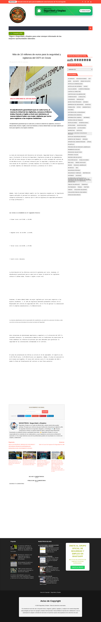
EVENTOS (88, 104)
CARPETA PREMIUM (84, 89)
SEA (77, 167)
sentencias (86, 172)
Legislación (72, 127)
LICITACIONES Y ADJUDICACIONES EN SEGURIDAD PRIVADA (49, 546)
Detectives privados (74, 102)
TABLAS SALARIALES (74, 184)
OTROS (89, 141)
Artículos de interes (75, 86)
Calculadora (72, 89)
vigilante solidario (80, 189)
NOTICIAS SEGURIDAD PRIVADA (77, 136)
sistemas (71, 175)
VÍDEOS (70, 189)
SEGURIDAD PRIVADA (74, 170)
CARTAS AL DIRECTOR (74, 91)
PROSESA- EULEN (73, 154)
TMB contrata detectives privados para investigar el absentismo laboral (25, 570)
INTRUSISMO (71, 125)
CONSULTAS (82, 96)
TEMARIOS (85, 184)
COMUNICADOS (72, 96)
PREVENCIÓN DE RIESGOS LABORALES (79, 147)
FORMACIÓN (71, 107)
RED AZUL (71, 162)
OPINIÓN (85, 139)
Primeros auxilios (74, 149)
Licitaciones (25, 62)
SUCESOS (78, 175)
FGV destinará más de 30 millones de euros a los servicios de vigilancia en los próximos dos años (29, 462)
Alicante (76, 81)
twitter (86, 187)
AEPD (69, 81)
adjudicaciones (81, 78)
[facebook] (82, 2)
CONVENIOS (71, 99)
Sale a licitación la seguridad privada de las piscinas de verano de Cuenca (38, 2)
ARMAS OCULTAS (85, 81)
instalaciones (72, 122)
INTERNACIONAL (83, 122)
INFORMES (87, 117)
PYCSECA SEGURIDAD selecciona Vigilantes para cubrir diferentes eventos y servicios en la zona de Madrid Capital (22, 577)
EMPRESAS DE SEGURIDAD (75, 104)
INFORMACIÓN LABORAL (75, 117)
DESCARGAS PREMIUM (46, 556)
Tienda (80, 187)
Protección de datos (75, 157)
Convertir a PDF (17, 33)
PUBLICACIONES (84, 160)
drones (85, 102)
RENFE (70, 165)
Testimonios (72, 187)
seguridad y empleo (74, 172)
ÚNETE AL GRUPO (77, 567)
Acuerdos (71, 78)
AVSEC (86, 86)
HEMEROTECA (87, 107)
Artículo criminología (75, 83)
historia (70, 109)
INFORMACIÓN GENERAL (75, 115)
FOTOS (79, 107)
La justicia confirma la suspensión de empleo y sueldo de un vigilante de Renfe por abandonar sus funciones (21, 548)
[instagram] (85, 2)
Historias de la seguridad (76, 112)
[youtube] (91, 2)
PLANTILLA (71, 144)
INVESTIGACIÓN (81, 125)
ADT (90, 78)
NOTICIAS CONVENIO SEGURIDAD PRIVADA (77, 134)
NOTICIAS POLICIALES (46, 576)
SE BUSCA (71, 167)
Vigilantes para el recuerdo (77, 192)
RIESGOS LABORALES (80, 165)
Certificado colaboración (76, 94)
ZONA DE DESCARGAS (74, 194)
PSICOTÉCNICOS (72, 160)
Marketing (71, 130)
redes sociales (81, 162)
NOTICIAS (79, 130)
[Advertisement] (36, 142)
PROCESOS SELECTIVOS (75, 152)
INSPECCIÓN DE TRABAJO (75, 120)
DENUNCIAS (80, 99)
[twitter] (88, 2)
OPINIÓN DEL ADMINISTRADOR (76, 141)
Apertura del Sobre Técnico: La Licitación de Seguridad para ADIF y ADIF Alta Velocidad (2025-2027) (43, 463)
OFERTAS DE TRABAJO (74, 139)
